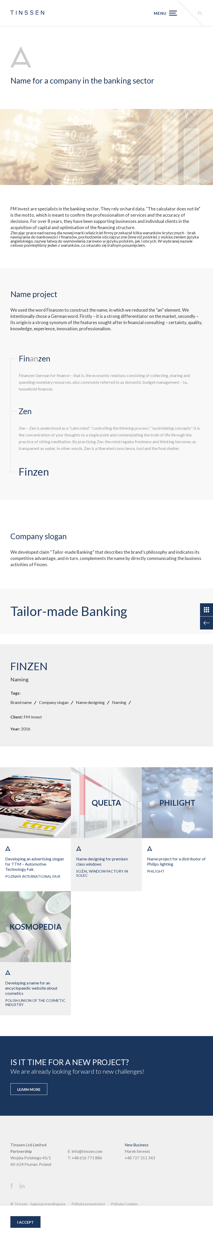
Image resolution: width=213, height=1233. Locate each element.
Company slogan (54, 702)
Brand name (21, 702)
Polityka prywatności (88, 1204)
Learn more (29, 1089)
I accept (25, 1222)
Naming (19, 679)
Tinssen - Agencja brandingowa (39, 1204)
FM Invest (33, 716)
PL (200, 13)
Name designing (90, 702)
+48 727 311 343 (140, 1157)
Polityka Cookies (124, 1204)
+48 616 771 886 (87, 1157)
